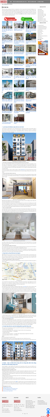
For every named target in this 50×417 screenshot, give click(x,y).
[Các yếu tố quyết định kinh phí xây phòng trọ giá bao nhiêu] (31, 48)
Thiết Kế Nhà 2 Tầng (41, 16)
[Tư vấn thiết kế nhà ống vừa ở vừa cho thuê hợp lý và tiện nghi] (19, 83)
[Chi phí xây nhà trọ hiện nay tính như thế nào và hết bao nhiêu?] (19, 95)
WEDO (11, 1)
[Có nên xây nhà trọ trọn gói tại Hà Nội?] (31, 107)
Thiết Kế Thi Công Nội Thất (32, 1)
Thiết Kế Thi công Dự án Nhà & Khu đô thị (20, 1)
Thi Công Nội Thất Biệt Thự (42, 26)
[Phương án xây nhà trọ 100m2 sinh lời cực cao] (19, 24)
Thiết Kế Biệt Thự (40, 17)
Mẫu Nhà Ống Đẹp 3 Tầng (30, 406)
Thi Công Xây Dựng (40, 1)
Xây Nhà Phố (40, 32)
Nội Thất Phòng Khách (41, 401)
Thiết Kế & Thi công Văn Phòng (43, 21)
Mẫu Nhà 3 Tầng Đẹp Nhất (30, 407)
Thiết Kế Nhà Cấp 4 (41, 11)
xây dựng (24, 286)
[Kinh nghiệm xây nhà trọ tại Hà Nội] (19, 117)
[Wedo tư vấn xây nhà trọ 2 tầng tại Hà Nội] (31, 95)
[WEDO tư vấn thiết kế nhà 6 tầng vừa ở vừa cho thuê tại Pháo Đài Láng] (31, 24)
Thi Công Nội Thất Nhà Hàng (42, 404)
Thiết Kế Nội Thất (40, 10)
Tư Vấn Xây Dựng (12, 5)
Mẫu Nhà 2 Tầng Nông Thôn (30, 405)
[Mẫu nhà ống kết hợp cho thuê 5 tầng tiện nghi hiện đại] (7, 83)
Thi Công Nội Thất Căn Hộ (42, 28)
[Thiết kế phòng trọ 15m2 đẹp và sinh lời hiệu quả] (7, 71)
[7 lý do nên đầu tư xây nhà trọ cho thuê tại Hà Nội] (7, 117)
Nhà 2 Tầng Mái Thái (29, 404)
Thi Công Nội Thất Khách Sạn (42, 402)
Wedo (17, 381)
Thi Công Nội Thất (40, 25)
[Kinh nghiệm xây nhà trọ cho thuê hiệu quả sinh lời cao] (19, 71)
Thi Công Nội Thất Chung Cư (42, 27)
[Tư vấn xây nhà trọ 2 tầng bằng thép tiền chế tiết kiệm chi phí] (31, 36)
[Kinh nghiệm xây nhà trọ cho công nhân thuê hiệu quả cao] (7, 48)
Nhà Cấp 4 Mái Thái (29, 400)
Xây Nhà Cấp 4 (40, 30)
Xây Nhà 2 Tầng (40, 33)
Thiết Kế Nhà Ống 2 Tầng (42, 15)
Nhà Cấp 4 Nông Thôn (29, 402)
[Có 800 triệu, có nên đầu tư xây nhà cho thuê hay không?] (31, 71)
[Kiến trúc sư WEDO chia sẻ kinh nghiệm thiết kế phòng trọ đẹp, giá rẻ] (19, 36)
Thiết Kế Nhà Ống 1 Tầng (42, 14)
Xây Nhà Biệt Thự (40, 31)
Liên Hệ (18, 5)
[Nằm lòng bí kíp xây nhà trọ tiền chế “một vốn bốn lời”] (19, 48)
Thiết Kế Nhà (40, 9)
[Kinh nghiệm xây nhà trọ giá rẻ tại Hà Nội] (19, 107)
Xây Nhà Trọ (40, 34)
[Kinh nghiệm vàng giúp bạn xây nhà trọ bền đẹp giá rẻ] (7, 107)
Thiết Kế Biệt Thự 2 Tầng (42, 18)
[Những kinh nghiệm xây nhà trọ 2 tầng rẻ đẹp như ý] (7, 95)
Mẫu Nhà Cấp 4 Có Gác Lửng (30, 401)
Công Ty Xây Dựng (40, 400)
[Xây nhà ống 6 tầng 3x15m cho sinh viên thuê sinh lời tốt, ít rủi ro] (7, 24)
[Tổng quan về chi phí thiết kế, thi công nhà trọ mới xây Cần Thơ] (31, 83)
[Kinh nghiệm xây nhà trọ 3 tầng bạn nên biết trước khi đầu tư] (7, 36)
